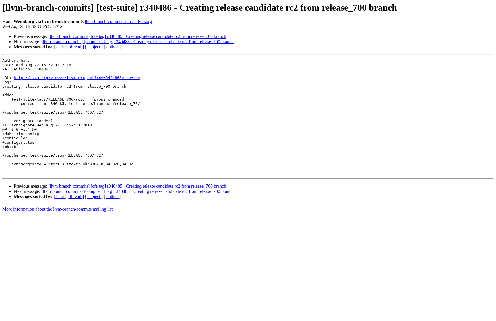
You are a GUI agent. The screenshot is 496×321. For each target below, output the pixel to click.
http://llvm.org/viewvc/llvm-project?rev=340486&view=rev (77, 78)
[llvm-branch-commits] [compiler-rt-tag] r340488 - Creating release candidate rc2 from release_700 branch (137, 41)
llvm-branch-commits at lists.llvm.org (118, 21)
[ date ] (60, 46)
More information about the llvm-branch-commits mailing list (57, 209)
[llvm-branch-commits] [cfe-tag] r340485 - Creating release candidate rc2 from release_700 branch (137, 36)
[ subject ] (94, 46)
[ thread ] (75, 46)
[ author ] (112, 46)
